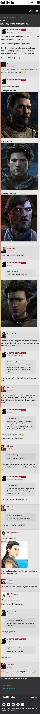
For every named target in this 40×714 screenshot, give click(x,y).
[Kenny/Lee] (3, 335)
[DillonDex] (3, 64)
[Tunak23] (3, 666)
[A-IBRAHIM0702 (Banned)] (3, 31)
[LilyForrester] (3, 595)
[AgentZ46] (3, 250)
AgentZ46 (11, 248)
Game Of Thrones (30, 33)
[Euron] (3, 581)
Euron (9, 581)
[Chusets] (3, 389)
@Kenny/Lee (19, 58)
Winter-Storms (13, 532)
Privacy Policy (12, 710)
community (33, 698)
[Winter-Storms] (3, 533)
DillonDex (11, 64)
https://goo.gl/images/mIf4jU (12, 672)
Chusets (10, 388)
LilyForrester (12, 594)
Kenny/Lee (11, 334)
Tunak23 (10, 665)
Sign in (2, 679)
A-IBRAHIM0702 (14, 30)
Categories (33, 11)
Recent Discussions (10, 689)
